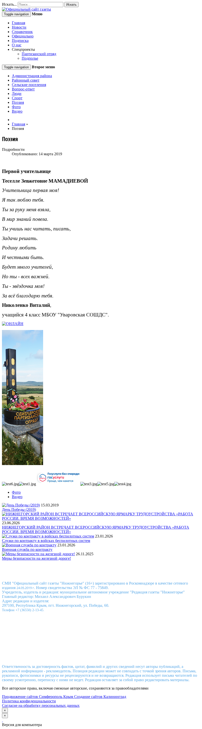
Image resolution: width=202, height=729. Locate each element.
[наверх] (2, 720)
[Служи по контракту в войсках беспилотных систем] (48, 536)
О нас (16, 45)
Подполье (30, 58)
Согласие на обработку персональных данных (41, 705)
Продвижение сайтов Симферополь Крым (38, 696)
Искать (71, 4)
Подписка (20, 40)
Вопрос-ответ (23, 89)
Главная (18, 23)
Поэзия (18, 102)
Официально (23, 36)
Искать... (9, 4)
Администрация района (32, 76)
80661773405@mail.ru (106, 654)
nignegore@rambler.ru (100, 658)
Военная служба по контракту (27, 549)
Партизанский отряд (39, 54)
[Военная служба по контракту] (29, 545)
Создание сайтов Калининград (100, 696)
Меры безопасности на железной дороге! (36, 558)
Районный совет (25, 80)
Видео (17, 111)
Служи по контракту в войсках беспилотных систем (46, 540)
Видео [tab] (17, 497)
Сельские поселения (29, 85)
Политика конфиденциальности (29, 701)
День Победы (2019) (19, 509)
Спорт (17, 98)
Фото (16, 107)
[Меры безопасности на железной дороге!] (38, 554)
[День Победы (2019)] (21, 505)
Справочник (22, 32)
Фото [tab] (16, 492)
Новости (19, 27)
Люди (16, 93)
